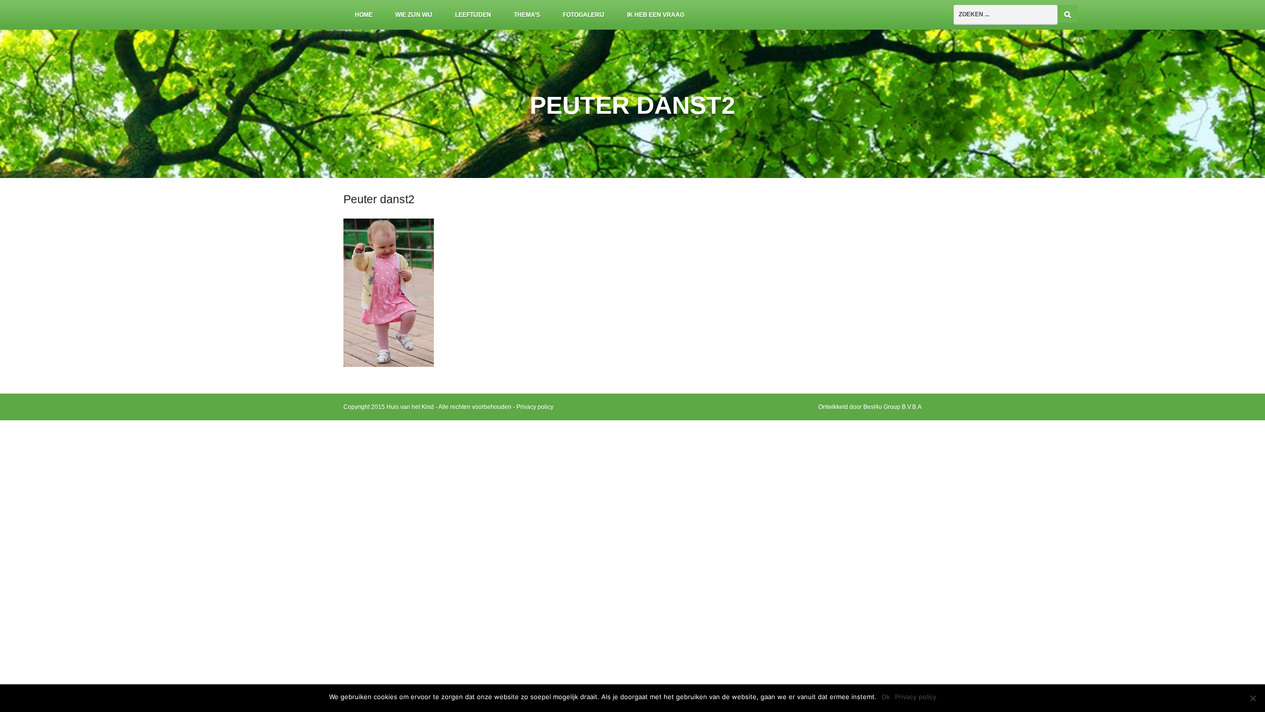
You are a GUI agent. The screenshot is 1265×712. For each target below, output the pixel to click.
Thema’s (527, 14)
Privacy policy (534, 406)
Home (364, 14)
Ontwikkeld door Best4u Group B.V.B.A (870, 406)
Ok (886, 697)
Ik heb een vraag (655, 14)
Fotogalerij (583, 14)
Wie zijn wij (413, 14)
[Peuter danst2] (388, 364)
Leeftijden (473, 14)
